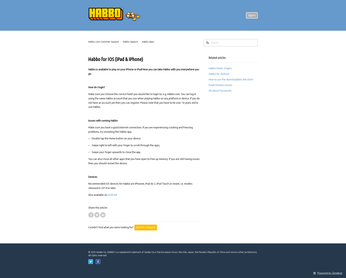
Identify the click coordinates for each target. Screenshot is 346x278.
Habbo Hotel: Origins (220, 68)
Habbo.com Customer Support (103, 42)
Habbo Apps (148, 42)
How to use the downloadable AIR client (231, 79)
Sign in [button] (252, 15)
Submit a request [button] (145, 227)
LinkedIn (103, 215)
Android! (112, 194)
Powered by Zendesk (329, 273)
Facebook (91, 215)
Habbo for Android (219, 73)
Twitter (97, 215)
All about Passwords (220, 90)
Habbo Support (130, 42)
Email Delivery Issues (220, 85)
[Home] (117, 15)
